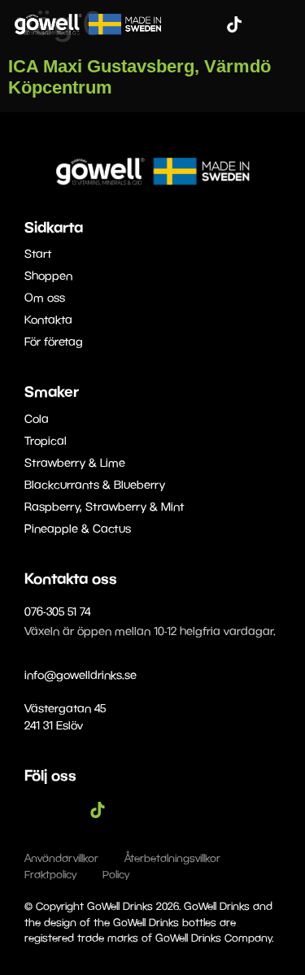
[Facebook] (185, 24)
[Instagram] (210, 24)
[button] (281, 24)
